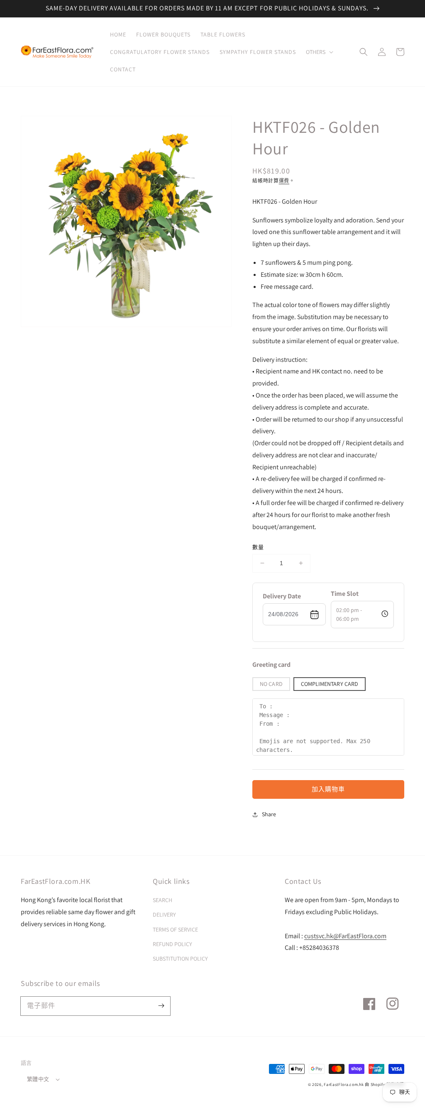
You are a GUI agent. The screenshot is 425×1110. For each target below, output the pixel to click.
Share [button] (269, 814)
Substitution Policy (180, 958)
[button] (319, 52)
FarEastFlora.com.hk (344, 1084)
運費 (284, 181)
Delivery (164, 914)
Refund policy (172, 944)
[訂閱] (161, 1006)
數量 (258, 547)
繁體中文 (38, 1079)
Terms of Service (175, 929)
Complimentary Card (329, 684)
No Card (271, 684)
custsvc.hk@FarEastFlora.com (345, 936)
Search (162, 900)
